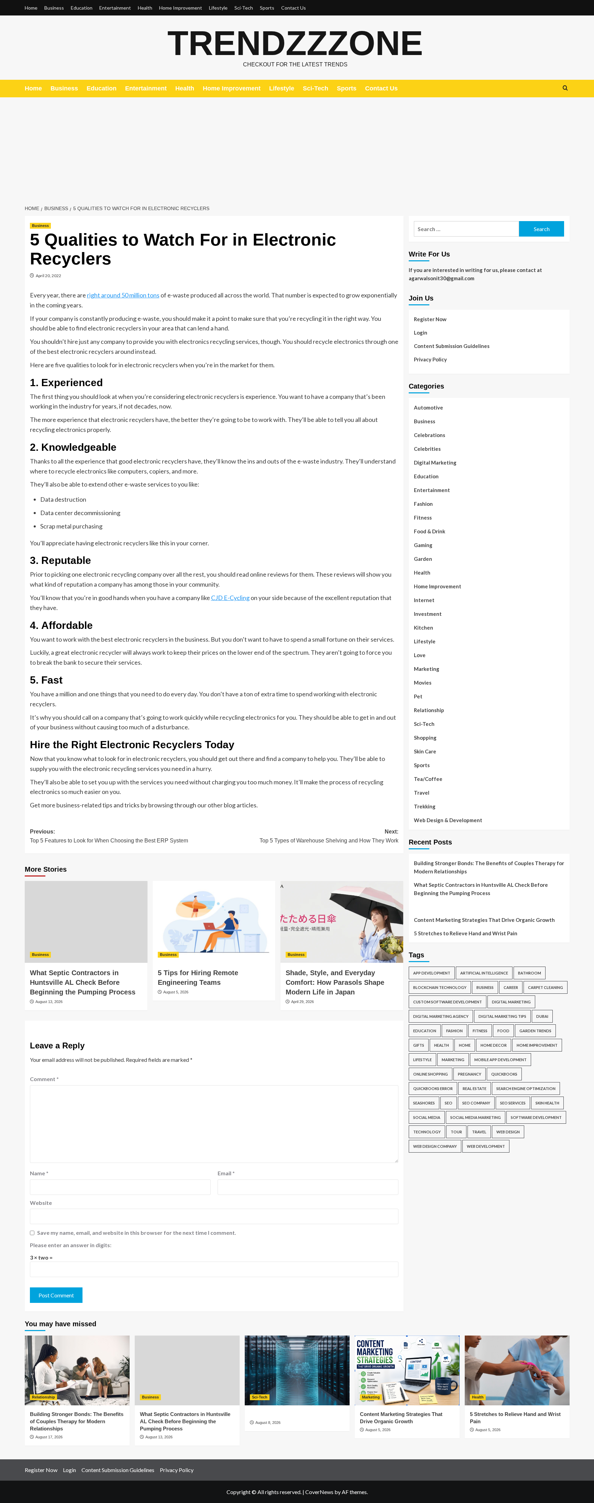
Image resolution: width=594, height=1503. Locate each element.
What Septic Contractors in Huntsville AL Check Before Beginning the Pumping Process (82, 982)
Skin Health (547, 1103)
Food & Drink (429, 531)
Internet (424, 600)
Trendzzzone (295, 43)
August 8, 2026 (267, 1422)
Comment (44, 1079)
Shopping (425, 737)
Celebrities (427, 449)
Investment (428, 614)
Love (420, 655)
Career (511, 987)
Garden (423, 559)
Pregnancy (469, 1074)
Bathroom (529, 973)
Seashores (424, 1103)
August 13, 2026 (49, 1002)
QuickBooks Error (433, 1088)
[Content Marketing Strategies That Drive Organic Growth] (407, 1370)
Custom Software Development (447, 1002)
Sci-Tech (243, 8)
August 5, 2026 (175, 992)
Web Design (508, 1132)
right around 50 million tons (123, 295)
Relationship (429, 710)
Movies (422, 682)
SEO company (476, 1103)
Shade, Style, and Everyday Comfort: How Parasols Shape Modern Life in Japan (335, 982)
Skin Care (425, 751)
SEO (448, 1103)
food (503, 1030)
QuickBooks (504, 1074)
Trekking (425, 806)
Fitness (423, 517)
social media (426, 1117)
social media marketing (475, 1117)
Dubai (542, 1016)
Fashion (423, 504)
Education (81, 8)
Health (145, 8)
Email (226, 1173)
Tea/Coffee (428, 779)
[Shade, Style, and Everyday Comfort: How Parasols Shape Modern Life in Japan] (341, 922)
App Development (431, 973)
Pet (418, 696)
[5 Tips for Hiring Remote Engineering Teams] (214, 922)
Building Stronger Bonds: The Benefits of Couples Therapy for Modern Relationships (489, 867)
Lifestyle (218, 8)
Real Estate (474, 1088)
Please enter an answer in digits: (70, 1245)
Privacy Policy (430, 359)
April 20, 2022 (48, 275)
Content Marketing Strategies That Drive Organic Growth (484, 920)
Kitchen (423, 627)
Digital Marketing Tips (502, 1016)
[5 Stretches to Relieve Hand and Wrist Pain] (517, 1370)
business (485, 987)
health (441, 1045)
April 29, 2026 (302, 1002)
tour (456, 1132)
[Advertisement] (297, 149)
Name (39, 1173)
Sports (267, 8)
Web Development (486, 1146)
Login (420, 332)
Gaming (423, 545)
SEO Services (513, 1103)
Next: (329, 836)
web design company (435, 1146)
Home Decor (494, 1045)
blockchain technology (439, 987)
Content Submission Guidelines (452, 346)
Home (31, 8)
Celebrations (429, 435)
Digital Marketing (435, 462)
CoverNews (319, 1492)
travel (479, 1132)
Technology (427, 1132)
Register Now (430, 319)
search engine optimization (526, 1088)
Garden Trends (535, 1030)
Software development (536, 1117)
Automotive (428, 407)
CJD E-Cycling (230, 597)
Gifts (418, 1045)
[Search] (565, 88)
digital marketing (511, 1002)
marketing (453, 1059)
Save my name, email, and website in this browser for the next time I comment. (136, 1232)
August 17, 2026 (49, 1437)
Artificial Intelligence (484, 973)
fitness (480, 1030)
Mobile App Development (500, 1059)
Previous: (109, 836)
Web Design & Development (448, 820)
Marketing (426, 669)
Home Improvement (180, 8)
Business (54, 8)
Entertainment (115, 8)
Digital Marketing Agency (441, 1016)
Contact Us (293, 8)
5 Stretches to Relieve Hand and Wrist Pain (465, 933)
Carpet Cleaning (545, 987)
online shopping (430, 1074)
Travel (421, 792)
